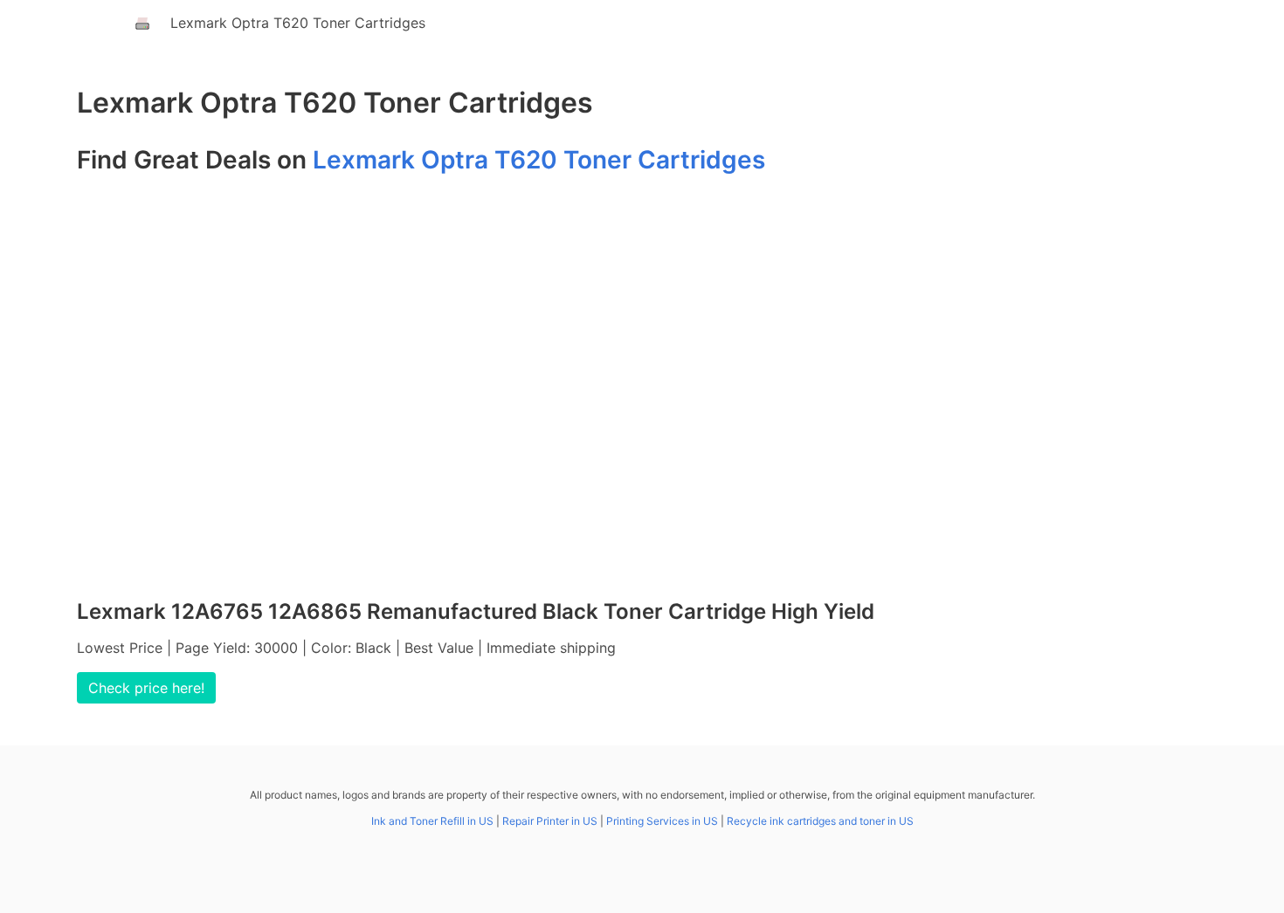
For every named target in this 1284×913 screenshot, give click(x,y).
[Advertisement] (642, 393)
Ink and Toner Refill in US (432, 820)
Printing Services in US (662, 820)
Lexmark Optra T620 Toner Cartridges (297, 22)
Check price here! (146, 688)
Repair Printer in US (549, 820)
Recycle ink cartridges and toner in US (820, 820)
